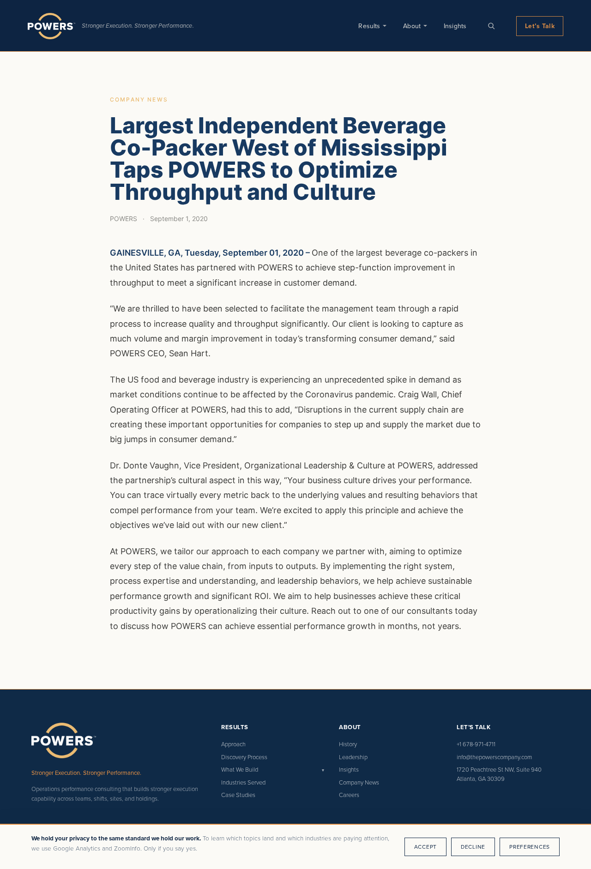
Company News (359, 782)
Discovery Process (244, 757)
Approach (233, 744)
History (348, 744)
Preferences (529, 847)
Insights (455, 25)
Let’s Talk (540, 25)
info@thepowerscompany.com (494, 757)
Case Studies (238, 795)
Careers (349, 795)
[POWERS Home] (51, 26)
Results (369, 25)
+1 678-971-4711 (476, 744)
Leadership (353, 757)
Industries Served (243, 782)
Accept (425, 847)
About (412, 25)
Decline (473, 847)
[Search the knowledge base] (491, 26)
